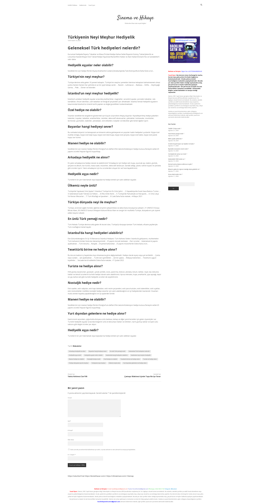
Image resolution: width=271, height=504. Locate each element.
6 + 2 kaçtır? (72, 455)
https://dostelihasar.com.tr (95, 476)
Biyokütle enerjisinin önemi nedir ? (178, 149)
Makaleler (77, 346)
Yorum (70, 398)
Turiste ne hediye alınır (150, 359)
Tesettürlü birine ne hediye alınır (130, 359)
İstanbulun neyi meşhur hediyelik (140, 355)
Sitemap (130, 476)
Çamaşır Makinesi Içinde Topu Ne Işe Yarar (142, 376)
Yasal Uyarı (91, 5)
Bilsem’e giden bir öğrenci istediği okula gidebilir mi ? (184, 169)
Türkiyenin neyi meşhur (98, 363)
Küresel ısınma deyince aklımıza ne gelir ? (180, 164)
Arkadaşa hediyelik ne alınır (77, 351)
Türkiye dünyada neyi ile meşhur (78, 363)
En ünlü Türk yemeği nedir (117, 351)
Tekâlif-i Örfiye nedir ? (174, 128)
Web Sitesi (71, 440)
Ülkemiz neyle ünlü (114, 363)
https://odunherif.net (76, 476)
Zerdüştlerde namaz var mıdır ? (177, 154)
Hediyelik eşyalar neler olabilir (93, 355)
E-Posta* (70, 430)
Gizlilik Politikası (72, 5)
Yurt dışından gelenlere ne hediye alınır (135, 363)
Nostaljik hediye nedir (93, 359)
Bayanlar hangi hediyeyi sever (98, 351)
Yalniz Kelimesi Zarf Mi (77, 376)
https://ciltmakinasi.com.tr (116, 476)
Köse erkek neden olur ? (175, 174)
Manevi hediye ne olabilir (76, 359)
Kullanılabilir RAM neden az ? (176, 159)
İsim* (69, 421)
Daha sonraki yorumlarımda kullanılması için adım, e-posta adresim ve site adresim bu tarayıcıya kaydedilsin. (103, 449)
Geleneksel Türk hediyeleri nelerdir (139, 351)
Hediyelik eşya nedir (75, 355)
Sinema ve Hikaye (135, 18)
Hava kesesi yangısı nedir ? (176, 134)
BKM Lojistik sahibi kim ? (175, 139)
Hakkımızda (82, 5)
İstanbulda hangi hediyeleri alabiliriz (117, 355)
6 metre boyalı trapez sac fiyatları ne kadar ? (181, 144)
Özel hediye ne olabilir (110, 359)
